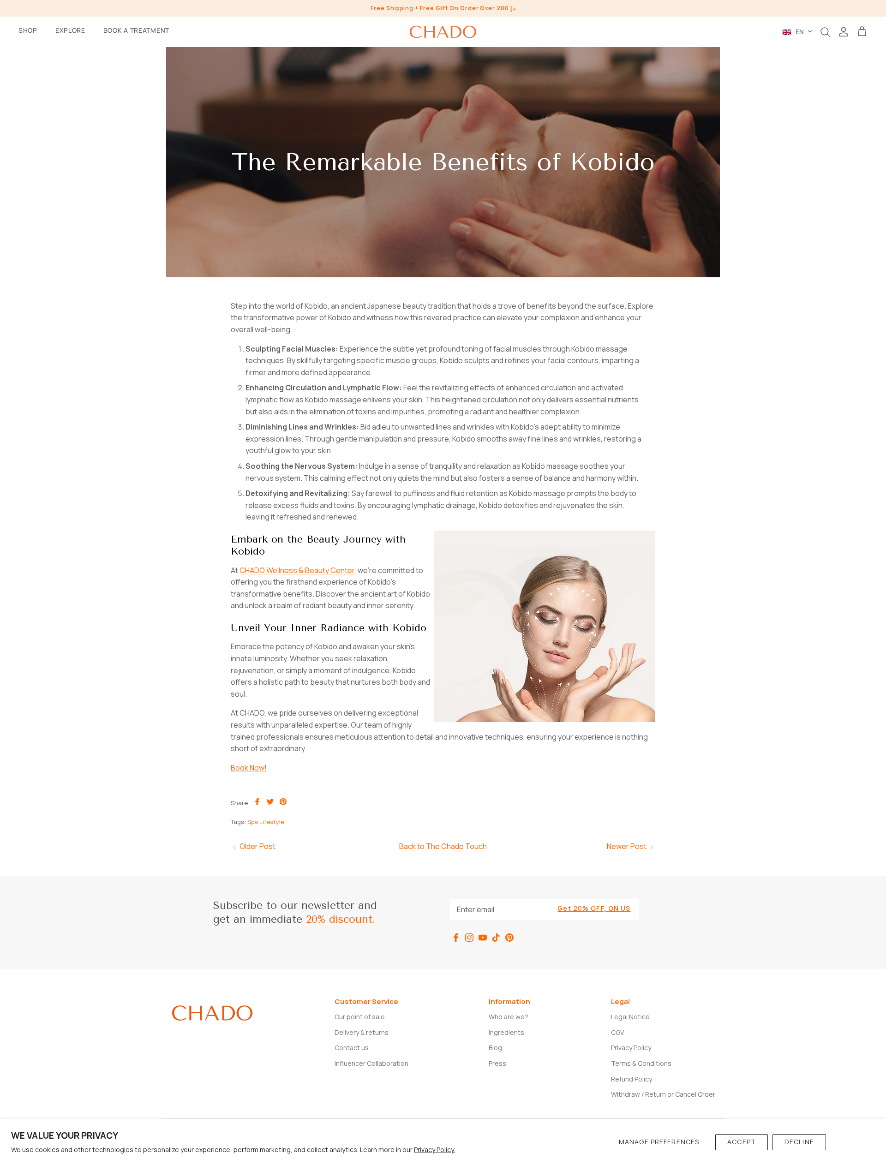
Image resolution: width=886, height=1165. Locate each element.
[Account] (843, 31)
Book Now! (249, 768)
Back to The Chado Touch (443, 846)
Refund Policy (631, 1079)
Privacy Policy (631, 1047)
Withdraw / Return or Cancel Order (663, 1094)
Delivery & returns (362, 1032)
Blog (495, 1047)
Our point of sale (360, 1016)
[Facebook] (456, 937)
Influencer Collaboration (371, 1063)
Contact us (352, 1047)
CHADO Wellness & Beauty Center (296, 570)
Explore (70, 30)
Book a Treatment (136, 30)
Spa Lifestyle (265, 822)
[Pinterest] (509, 937)
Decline (799, 1141)
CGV (617, 1032)
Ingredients (506, 1032)
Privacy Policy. (434, 1149)
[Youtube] (483, 937)
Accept (741, 1141)
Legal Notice (630, 1016)
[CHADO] (443, 31)
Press (497, 1063)
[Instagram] (469, 937)
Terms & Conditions (641, 1063)
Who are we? (508, 1016)
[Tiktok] (496, 937)
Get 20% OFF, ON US (593, 908)
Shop (27, 30)
